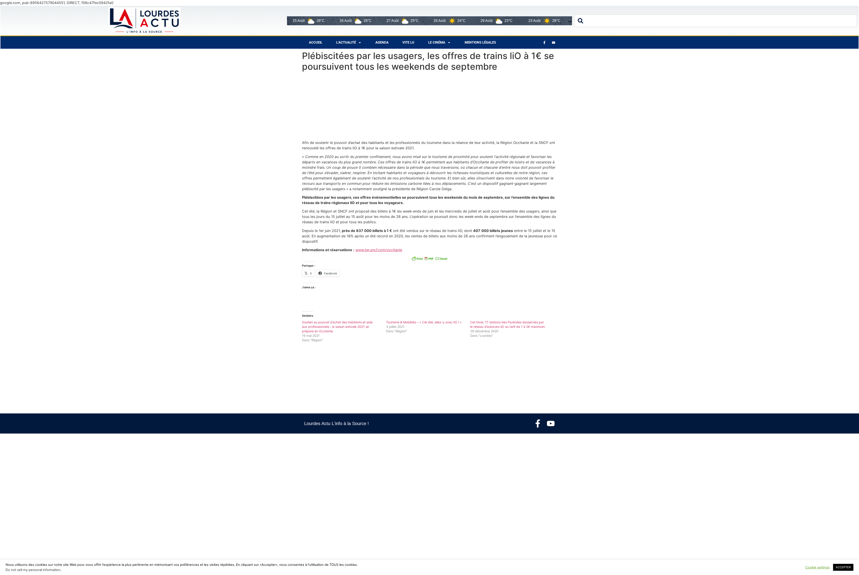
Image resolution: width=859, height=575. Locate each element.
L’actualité (346, 42)
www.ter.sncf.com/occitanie (378, 250)
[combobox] (715, 21)
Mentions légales (480, 42)
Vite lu (408, 42)
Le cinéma (436, 42)
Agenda (382, 42)
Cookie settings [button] (817, 567)
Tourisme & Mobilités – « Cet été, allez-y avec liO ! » (424, 322)
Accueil (315, 42)
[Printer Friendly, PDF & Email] (429, 258)
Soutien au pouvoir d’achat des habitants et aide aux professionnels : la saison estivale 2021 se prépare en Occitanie (337, 326)
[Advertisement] (429, 107)
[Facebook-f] (538, 423)
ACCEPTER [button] (843, 567)
